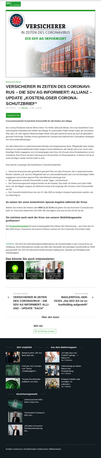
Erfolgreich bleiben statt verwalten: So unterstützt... (70, 381)
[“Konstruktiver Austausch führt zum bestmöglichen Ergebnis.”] (15, 416)
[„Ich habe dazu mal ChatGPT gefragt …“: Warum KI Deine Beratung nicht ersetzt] (52, 357)
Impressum (18, 449)
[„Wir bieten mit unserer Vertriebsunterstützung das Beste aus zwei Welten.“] (15, 430)
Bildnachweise (55, 449)
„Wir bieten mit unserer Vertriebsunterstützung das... (33, 428)
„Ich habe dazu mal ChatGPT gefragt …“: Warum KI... (69, 355)
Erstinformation (30, 449)
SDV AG (24, 108)
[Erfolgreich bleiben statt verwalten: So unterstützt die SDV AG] (52, 383)
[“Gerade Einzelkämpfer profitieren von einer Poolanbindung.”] (13, 383)
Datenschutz (43, 449)
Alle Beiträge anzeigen (46, 331)
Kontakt (9, 449)
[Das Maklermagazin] (50, 4)
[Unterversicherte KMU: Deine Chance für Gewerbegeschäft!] (15, 403)
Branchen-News (13, 82)
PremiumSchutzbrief (19, 226)
